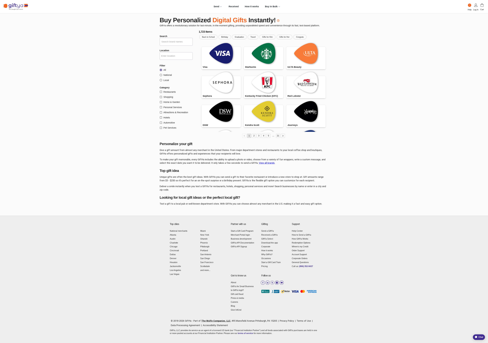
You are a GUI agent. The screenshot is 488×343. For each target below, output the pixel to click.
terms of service (245, 333)
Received (234, 6)
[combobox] (176, 56)
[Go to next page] (283, 136)
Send (216, 6)
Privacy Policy (287, 320)
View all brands (267, 163)
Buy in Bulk (271, 6)
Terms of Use (304, 320)
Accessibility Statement (215, 325)
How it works (252, 6)
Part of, (235, 320)
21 (278, 136)
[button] (208, 37)
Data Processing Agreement (185, 325)
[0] (482, 5)
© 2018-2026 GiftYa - (182, 320)
